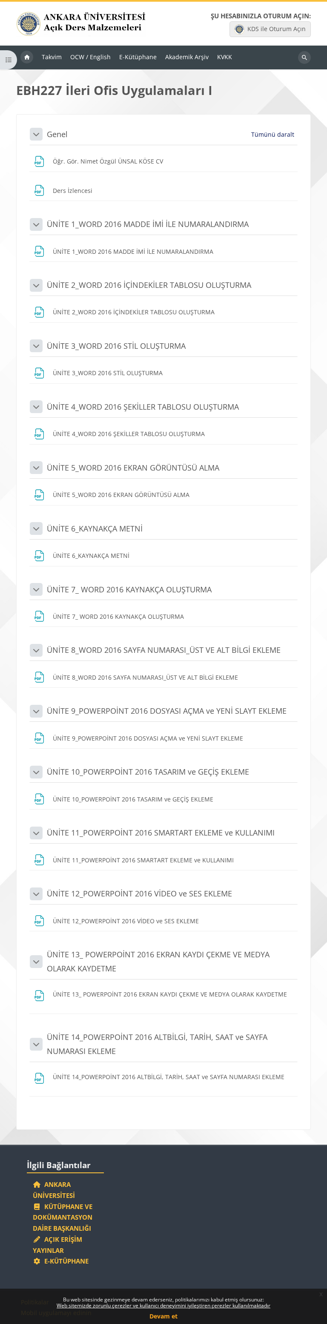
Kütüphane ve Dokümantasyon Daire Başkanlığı (62, 1217)
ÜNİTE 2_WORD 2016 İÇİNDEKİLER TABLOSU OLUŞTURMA (149, 285)
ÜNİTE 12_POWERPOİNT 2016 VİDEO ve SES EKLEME (139, 893)
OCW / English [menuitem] (90, 57)
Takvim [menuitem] (52, 57)
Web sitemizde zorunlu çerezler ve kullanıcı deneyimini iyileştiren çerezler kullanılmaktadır (163, 1305)
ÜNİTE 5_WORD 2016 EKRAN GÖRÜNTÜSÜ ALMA (133, 467)
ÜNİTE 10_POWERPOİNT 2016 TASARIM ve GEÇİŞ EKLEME (148, 772)
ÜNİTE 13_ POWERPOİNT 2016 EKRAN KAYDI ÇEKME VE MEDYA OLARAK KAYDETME (158, 961)
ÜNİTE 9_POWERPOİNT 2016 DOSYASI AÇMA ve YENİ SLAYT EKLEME (167, 711)
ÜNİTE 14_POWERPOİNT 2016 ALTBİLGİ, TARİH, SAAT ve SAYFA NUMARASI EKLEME (157, 1044)
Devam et (163, 1316)
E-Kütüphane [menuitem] (138, 57)
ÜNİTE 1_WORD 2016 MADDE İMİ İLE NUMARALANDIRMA (148, 224)
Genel (57, 134)
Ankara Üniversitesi (54, 1190)
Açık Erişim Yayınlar (57, 1245)
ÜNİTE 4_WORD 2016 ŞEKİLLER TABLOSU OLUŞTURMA (143, 407)
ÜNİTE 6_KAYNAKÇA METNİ (95, 528)
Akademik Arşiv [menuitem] (187, 57)
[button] (36, 134)
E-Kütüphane (65, 1261)
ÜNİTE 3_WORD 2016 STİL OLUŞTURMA (116, 346)
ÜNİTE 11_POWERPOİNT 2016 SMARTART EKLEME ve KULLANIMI (161, 832)
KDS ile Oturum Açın (276, 29)
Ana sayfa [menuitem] (26, 57)
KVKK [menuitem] (224, 57)
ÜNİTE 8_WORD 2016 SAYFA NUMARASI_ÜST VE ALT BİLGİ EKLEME (164, 650)
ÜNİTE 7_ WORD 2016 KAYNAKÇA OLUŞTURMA (129, 589)
